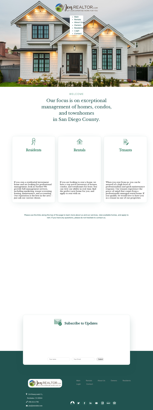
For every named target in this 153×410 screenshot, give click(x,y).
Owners (114, 380)
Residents (33, 150)
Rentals (80, 150)
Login (78, 384)
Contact (89, 384)
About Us (101, 380)
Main (78, 380)
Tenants (125, 150)
